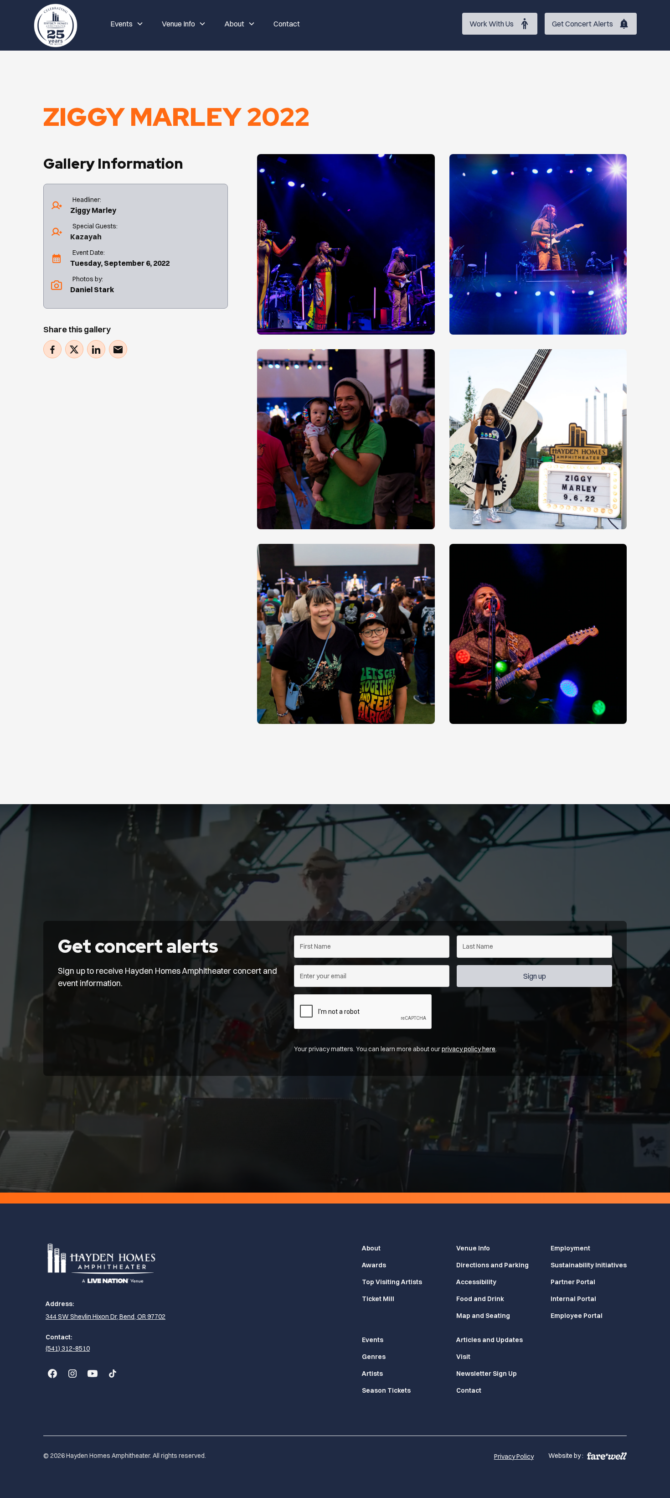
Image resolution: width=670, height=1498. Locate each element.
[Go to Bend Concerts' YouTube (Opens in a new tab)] (92, 1373)
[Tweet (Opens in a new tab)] (74, 349)
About (371, 1248)
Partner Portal (573, 1282)
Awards (374, 1265)
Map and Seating (483, 1316)
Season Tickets (386, 1390)
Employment (570, 1248)
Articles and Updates (489, 1340)
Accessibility (476, 1282)
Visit (463, 1357)
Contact (286, 23)
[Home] (55, 23)
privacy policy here (468, 1049)
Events (372, 1340)
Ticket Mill (378, 1299)
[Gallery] (345, 244)
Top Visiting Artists (392, 1282)
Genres (374, 1357)
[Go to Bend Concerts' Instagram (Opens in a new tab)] (72, 1373)
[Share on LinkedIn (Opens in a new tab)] (96, 349)
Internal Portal (573, 1299)
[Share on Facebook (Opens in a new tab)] (52, 349)
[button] (127, 24)
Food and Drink (480, 1299)
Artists (372, 1373)
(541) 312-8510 (68, 1348)
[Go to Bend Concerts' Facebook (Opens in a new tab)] (52, 1373)
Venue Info (473, 1248)
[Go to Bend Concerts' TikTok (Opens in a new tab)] (112, 1373)
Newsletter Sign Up (486, 1373)
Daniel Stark (92, 289)
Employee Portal (577, 1316)
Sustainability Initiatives (589, 1265)
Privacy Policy (514, 1456)
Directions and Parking (492, 1265)
